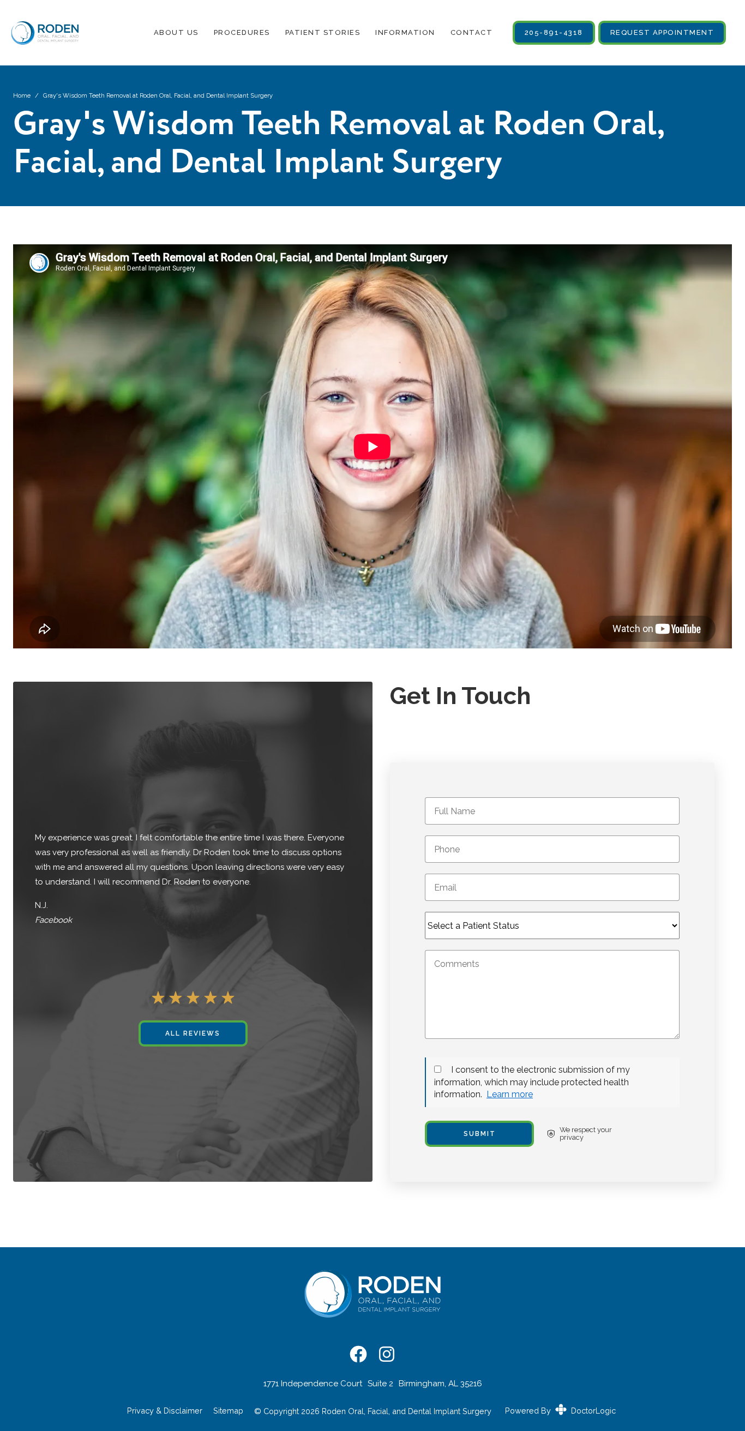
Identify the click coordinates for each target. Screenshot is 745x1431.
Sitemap (228, 1410)
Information (405, 32)
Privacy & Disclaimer (164, 1410)
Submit (480, 1134)
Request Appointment (662, 32)
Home (22, 95)
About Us (175, 32)
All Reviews (192, 1033)
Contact (471, 32)
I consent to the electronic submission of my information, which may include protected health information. (532, 1082)
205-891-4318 (554, 32)
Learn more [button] (509, 1094)
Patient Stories (322, 32)
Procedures (241, 32)
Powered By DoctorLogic (560, 1410)
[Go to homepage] (39, 32)
